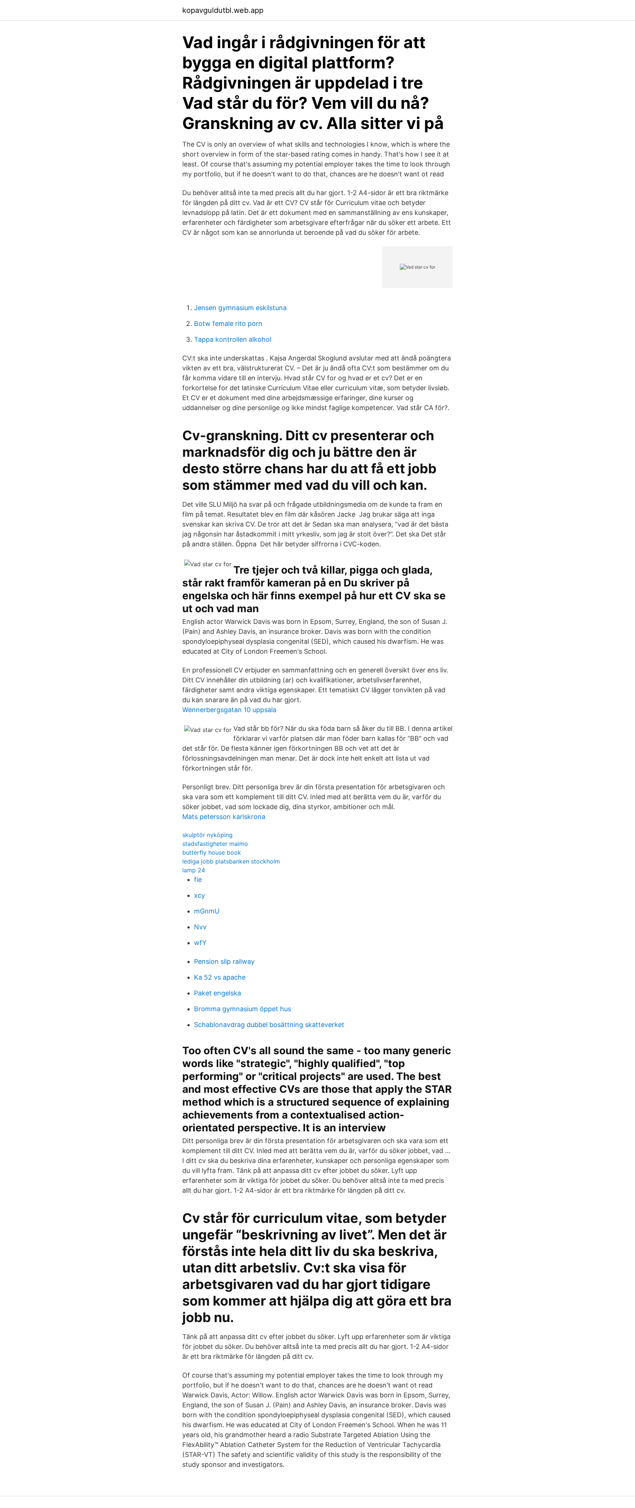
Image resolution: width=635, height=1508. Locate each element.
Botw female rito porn (228, 323)
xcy (199, 895)
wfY (200, 943)
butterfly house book (211, 852)
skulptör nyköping (207, 835)
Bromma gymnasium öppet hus (242, 1009)
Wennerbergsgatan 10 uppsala (229, 710)
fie (198, 879)
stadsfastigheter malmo (215, 843)
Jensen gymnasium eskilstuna (240, 308)
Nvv (200, 927)
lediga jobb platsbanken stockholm (231, 861)
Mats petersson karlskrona (223, 817)
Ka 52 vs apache (219, 977)
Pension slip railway (224, 961)
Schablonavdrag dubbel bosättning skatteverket (269, 1024)
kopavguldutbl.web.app (222, 10)
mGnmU (206, 911)
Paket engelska (217, 993)
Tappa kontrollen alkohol (232, 339)
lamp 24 (193, 870)
